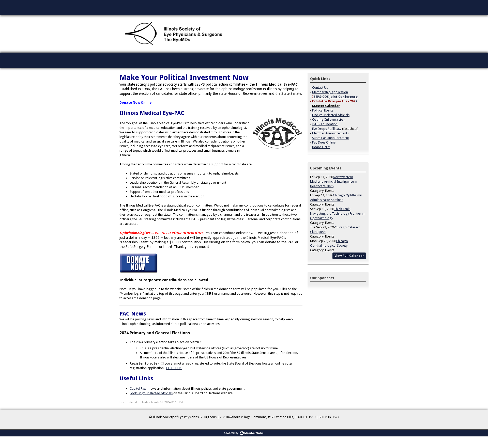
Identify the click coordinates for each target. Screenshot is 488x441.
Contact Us (320, 87)
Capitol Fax (138, 388)
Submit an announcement (330, 138)
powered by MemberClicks (244, 433)
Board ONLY (321, 147)
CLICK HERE (174, 368)
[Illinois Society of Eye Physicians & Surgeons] (174, 34)
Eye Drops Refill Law (326, 129)
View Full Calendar (349, 256)
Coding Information (328, 119)
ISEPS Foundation (325, 124)
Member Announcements (330, 133)
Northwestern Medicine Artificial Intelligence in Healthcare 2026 (333, 181)
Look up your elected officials (151, 393)
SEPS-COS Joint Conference (336, 97)
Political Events (322, 110)
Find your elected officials (330, 115)
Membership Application (330, 92)
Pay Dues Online (324, 142)
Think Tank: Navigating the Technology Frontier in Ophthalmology (337, 213)
